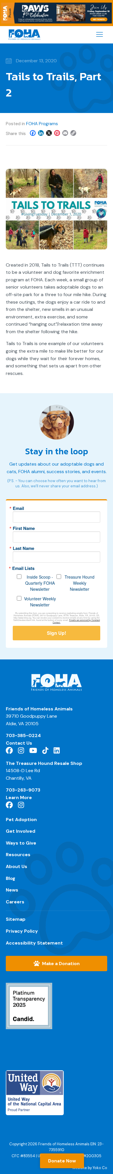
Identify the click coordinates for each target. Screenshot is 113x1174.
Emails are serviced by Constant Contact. (76, 621)
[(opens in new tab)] (29, 1010)
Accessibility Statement (34, 943)
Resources (18, 855)
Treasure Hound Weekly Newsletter (79, 583)
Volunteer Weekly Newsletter (40, 602)
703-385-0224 (23, 735)
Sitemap (15, 919)
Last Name (23, 548)
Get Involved (20, 831)
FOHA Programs (42, 124)
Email (18, 508)
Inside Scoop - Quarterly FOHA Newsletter (40, 583)
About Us (16, 866)
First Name (24, 528)
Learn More (19, 797)
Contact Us (19, 743)
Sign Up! (56, 633)
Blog (10, 878)
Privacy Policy (22, 931)
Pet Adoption (21, 819)
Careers (15, 902)
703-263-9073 (23, 790)
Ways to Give (21, 843)
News (12, 890)
